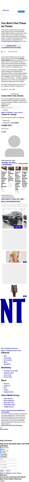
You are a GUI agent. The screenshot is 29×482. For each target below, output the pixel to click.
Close (2, 481)
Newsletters (7, 364)
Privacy (20, 112)
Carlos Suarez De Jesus (10, 41)
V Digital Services (9, 407)
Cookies (11, 410)
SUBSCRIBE (6, 123)
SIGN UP (5, 110)
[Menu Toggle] (1, 12)
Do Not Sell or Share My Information (11, 425)
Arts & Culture (8, 360)
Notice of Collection (6, 112)
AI (21, 410)
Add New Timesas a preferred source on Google (11, 46)
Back (2, 471)
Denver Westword (9, 400)
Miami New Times (9, 403)
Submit (8, 471)
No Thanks (4, 456)
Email (3, 107)
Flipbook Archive (9, 392)
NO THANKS (15, 123)
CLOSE (4, 132)
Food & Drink (7, 358)
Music (5, 362)
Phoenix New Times (9, 405)
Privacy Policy (8, 377)
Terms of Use (8, 375)
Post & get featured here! (10, 201)
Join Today (4, 454)
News (5, 356)
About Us (6, 383)
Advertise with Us (9, 373)
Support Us (21, 11)
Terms (15, 112)
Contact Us (7, 386)
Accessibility (17, 410)
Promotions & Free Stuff (11, 371)
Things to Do (5, 451)
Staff (5, 388)
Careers (6, 390)
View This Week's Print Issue (9, 348)
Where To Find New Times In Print (11, 350)
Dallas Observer (8, 398)
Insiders (3, 452)
